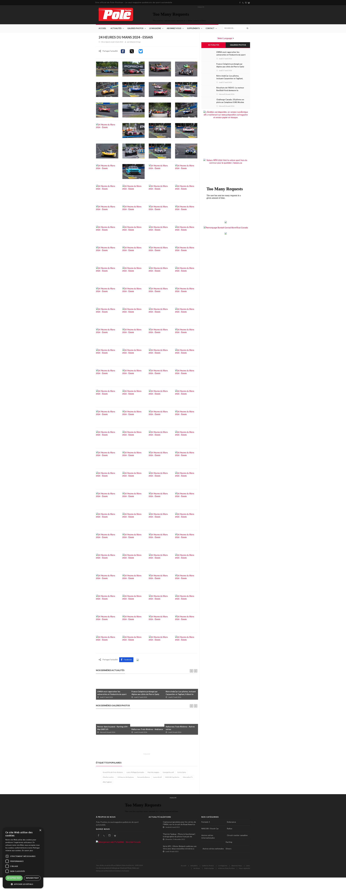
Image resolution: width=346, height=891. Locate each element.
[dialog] (23, 857)
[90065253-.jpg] (186, 601)
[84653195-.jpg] (133, 560)
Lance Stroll (157, 777)
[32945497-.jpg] (133, 253)
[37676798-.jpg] (160, 273)
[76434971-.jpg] (107, 519)
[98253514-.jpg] (160, 642)
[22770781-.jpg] (107, 171)
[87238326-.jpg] (107, 581)
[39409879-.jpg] (133, 294)
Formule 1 (205, 822)
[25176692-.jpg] (107, 191)
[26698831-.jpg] (186, 191)
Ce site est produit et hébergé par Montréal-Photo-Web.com (117, 868)
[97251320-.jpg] (133, 642)
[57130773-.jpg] (107, 417)
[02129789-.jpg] (160, 68)
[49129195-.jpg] (186, 355)
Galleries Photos (208, 866)
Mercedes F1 (188, 777)
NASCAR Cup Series (172, 777)
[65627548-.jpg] (160, 437)
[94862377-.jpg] (107, 642)
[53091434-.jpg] (133, 376)
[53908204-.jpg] (160, 376)
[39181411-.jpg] (107, 294)
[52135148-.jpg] (107, 376)
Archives (197, 868)
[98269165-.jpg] (186, 642)
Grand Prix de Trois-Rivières (113, 772)
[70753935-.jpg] (186, 458)
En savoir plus (27, 850)
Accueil (102, 28)
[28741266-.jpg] (133, 212)
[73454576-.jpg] (107, 499)
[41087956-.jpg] (160, 294)
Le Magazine (155, 28)
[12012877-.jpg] (160, 109)
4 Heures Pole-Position (226, 868)
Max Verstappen (153, 772)
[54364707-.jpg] (107, 396)
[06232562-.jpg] (186, 89)
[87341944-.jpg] (133, 581)
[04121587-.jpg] (186, 68)
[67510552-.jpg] (107, 458)
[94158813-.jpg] (160, 622)
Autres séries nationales (213, 849)
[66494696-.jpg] (186, 437)
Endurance (231, 822)
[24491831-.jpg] (186, 171)
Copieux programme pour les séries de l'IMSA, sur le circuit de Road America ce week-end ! (179, 824)
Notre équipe (209, 868)
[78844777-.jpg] (160, 519)
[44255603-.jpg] (107, 335)
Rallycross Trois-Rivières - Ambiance (113, 729)
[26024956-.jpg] (160, 191)
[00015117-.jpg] (133, 68)
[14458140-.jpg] (133, 130)
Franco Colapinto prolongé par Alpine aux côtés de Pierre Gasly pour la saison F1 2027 (111, 694)
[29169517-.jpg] (160, 212)
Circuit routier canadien (237, 835)
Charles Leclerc (108, 777)
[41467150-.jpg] (186, 294)
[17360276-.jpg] (107, 150)
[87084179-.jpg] (186, 560)
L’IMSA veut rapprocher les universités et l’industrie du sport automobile (231, 55)
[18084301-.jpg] (160, 150)
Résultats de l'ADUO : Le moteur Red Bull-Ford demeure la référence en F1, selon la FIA (181, 694)
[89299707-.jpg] (186, 581)
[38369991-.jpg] (186, 273)
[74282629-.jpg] (133, 499)
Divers (228, 849)
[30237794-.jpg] (107, 232)
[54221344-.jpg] (186, 376)
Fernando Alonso (143, 777)
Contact (210, 28)
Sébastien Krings (135, 42)
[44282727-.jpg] (133, 335)
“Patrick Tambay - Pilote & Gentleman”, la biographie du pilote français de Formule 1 (179, 836)
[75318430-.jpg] (160, 499)
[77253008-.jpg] (133, 519)
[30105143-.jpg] (186, 212)
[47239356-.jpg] (107, 355)
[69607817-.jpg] (133, 458)
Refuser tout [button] (32, 878)
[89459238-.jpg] (133, 601)
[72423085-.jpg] (186, 478)
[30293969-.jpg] (133, 232)
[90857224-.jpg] (107, 622)
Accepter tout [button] (14, 878)
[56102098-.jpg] (160, 396)
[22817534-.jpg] (133, 171)
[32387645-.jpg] (107, 253)
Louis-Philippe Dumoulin (135, 772)
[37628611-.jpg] (133, 273)
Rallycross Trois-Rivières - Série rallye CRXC (179, 728)
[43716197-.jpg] (160, 314)
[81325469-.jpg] (133, 540)
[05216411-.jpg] (133, 89)
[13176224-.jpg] (107, 130)
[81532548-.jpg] (160, 540)
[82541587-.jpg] (186, 540)
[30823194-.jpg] (160, 232)
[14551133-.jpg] (160, 130)
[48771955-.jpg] (160, 355)
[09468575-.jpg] (107, 109)
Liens (248, 866)
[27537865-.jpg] (107, 212)
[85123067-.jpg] (160, 560)
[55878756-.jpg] (133, 396)
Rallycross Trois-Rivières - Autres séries (146, 728)
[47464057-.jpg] (133, 355)
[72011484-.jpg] (160, 478)
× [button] (40, 830)
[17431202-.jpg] (133, 150)
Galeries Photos (135, 28)
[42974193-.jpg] (133, 314)
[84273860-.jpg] (107, 560)
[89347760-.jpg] (107, 601)
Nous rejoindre (244, 868)
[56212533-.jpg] (186, 396)
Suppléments (193, 28)
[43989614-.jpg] (186, 314)
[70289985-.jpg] (160, 458)
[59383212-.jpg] (133, 417)
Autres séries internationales (208, 836)
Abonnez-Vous (174, 28)
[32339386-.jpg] (186, 232)
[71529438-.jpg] (107, 478)
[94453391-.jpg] (186, 622)
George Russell (168, 772)
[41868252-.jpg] (107, 314)
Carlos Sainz (181, 772)
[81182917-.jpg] (107, 540)
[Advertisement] (145, 745)
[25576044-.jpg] (133, 191)
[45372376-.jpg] (160, 335)
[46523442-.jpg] (186, 335)
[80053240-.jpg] (186, 519)
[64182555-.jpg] (133, 437)
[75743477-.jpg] (186, 499)
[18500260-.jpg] (186, 150)
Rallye (229, 828)
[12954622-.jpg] (186, 109)
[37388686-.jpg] (107, 273)
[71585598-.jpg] (133, 478)
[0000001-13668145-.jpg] (107, 68)
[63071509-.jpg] (160, 417)
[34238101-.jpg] (186, 253)
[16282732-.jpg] (186, 130)
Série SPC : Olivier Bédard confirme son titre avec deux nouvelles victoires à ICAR (180, 848)
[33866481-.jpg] (160, 253)
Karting (229, 842)
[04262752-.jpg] (107, 89)
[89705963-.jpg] (160, 601)
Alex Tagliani (107, 782)
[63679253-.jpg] (107, 437)
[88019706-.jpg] (160, 581)
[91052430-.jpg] (133, 622)
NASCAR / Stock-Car (210, 828)
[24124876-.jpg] (160, 171)
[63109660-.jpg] (186, 417)
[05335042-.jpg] (160, 89)
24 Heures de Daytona (126, 777)
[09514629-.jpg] (133, 109)
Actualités (116, 28)
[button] (23, 884)
